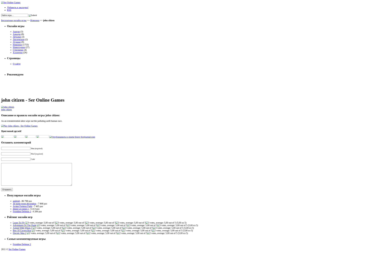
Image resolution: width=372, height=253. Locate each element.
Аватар (16, 31)
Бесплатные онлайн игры (13, 20)
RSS (9, 10)
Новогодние (19, 47)
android (16, 201)
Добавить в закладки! (17, 7)
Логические (19, 39)
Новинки (34, 20)
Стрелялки (18, 50)
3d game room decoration (24, 203)
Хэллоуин (18, 52)
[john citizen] (7, 107)
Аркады (17, 34)
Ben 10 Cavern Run (22, 230)
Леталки (17, 37)
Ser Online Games (17, 249)
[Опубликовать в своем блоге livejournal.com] (72, 137)
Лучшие (17, 42)
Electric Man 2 (19, 233)
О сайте (16, 64)
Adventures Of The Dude (24, 225)
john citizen (6, 109)
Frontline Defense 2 (22, 211)
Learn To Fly (19, 222)
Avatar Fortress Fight (22, 206)
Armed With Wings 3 (22, 228)
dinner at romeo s (21, 209)
